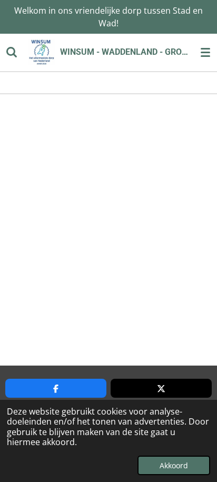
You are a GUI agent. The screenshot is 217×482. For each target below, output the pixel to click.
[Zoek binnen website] (11, 52)
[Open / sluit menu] (205, 52)
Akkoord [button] (174, 465)
